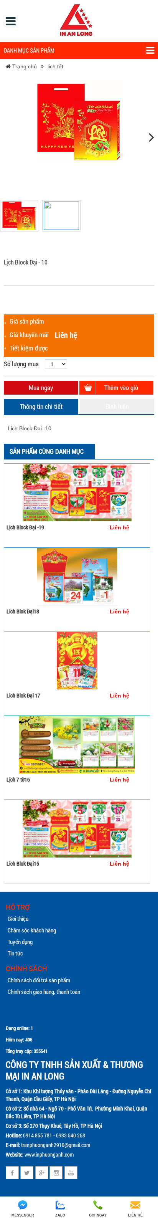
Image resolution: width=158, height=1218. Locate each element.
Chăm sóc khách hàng (32, 930)
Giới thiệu (18, 918)
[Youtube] (70, 1172)
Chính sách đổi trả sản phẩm (39, 980)
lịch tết (55, 66)
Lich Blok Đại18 (23, 611)
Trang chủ (24, 66)
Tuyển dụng (20, 941)
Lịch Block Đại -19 (25, 527)
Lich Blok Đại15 (23, 863)
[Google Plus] (41, 1172)
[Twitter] (27, 1172)
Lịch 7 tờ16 (18, 779)
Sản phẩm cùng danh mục (47, 451)
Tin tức (15, 953)
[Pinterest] (56, 1172)
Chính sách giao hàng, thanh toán (44, 991)
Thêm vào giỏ (121, 387)
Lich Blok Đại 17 (23, 695)
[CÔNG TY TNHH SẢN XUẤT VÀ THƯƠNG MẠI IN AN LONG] (76, 21)
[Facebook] (12, 1172)
